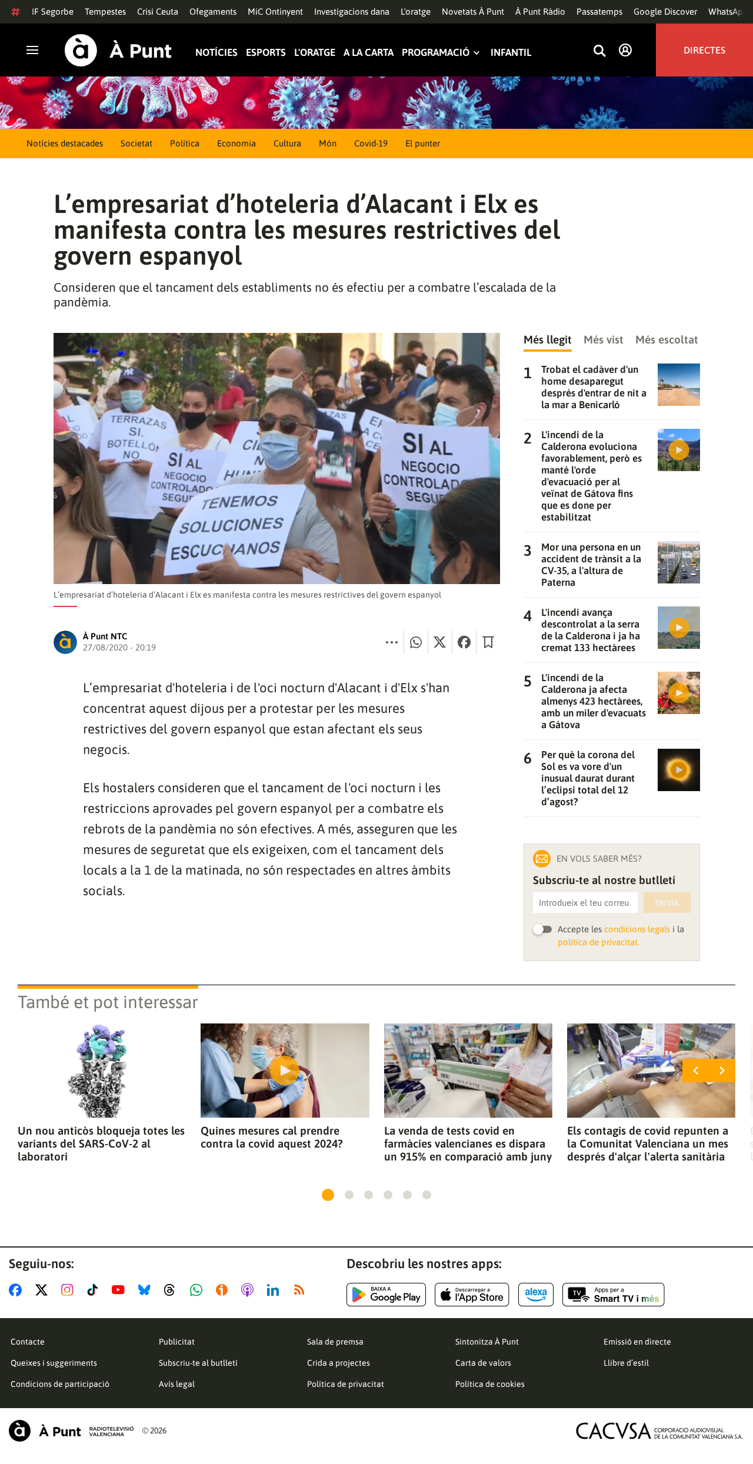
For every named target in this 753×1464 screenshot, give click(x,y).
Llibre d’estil (626, 1363)
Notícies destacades (64, 143)
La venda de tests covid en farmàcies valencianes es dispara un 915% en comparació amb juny (468, 1143)
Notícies (216, 52)
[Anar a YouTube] (120, 1290)
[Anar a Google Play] (386, 1294)
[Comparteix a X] (440, 642)
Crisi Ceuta (157, 11)
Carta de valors (483, 1363)
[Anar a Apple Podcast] (249, 1290)
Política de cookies (490, 1384)
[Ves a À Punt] (118, 50)
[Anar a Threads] (172, 1290)
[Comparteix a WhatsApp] (416, 642)
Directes (704, 50)
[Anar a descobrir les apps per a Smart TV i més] (613, 1294)
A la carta (369, 52)
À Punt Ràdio (540, 11)
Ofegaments (212, 11)
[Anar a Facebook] (17, 1290)
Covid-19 (371, 143)
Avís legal (177, 1384)
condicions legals (637, 929)
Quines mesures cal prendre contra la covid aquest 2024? (271, 1137)
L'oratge (416, 11)
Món (327, 143)
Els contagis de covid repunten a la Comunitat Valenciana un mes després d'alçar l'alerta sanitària (647, 1143)
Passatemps (599, 11)
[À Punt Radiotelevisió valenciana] (71, 1431)
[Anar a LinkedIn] (275, 1290)
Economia (236, 143)
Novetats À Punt (473, 11)
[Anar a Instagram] (69, 1290)
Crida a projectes (338, 1363)
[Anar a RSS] (301, 1290)
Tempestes (105, 11)
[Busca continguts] (599, 51)
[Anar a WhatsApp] (198, 1290)
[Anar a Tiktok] (95, 1290)
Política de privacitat (345, 1384)
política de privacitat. (598, 942)
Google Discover (665, 11)
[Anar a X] (43, 1290)
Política (184, 143)
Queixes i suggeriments (54, 1363)
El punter (422, 143)
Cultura (287, 143)
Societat (136, 143)
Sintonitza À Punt (487, 1341)
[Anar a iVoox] (224, 1290)
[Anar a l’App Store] (472, 1294)
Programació (435, 52)
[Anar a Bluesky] (146, 1290)
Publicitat (177, 1341)
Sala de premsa (335, 1341)
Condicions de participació (60, 1384)
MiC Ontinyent (275, 11)
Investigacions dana (351, 11)
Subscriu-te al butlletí (198, 1363)
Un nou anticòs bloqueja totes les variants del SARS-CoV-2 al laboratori (101, 1143)
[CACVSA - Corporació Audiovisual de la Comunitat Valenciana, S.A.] (659, 1431)
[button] (328, 1195)
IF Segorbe (53, 11)
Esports (266, 52)
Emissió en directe (637, 1341)
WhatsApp (728, 11)
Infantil (511, 52)
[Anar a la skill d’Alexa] (536, 1294)
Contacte (28, 1341)
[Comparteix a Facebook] (464, 642)
